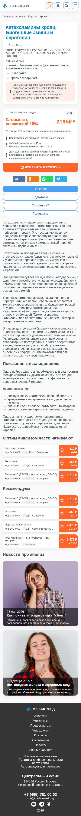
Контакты (40, 735)
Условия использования (40, 756)
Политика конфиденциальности (40, 759)
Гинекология (40, 730)
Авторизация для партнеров (40, 766)
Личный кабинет (40, 750)
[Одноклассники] (49, 804)
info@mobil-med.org (40, 798)
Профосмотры (40, 725)
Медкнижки (40, 720)
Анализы (40, 715)
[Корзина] (49, 5)
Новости (41, 745)
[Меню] (75, 5)
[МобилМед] (4, 6)
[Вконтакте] (34, 804)
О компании (40, 740)
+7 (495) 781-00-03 (18, 5)
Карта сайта (40, 763)
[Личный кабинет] (58, 5)
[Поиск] (66, 5)
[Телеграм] (42, 804)
